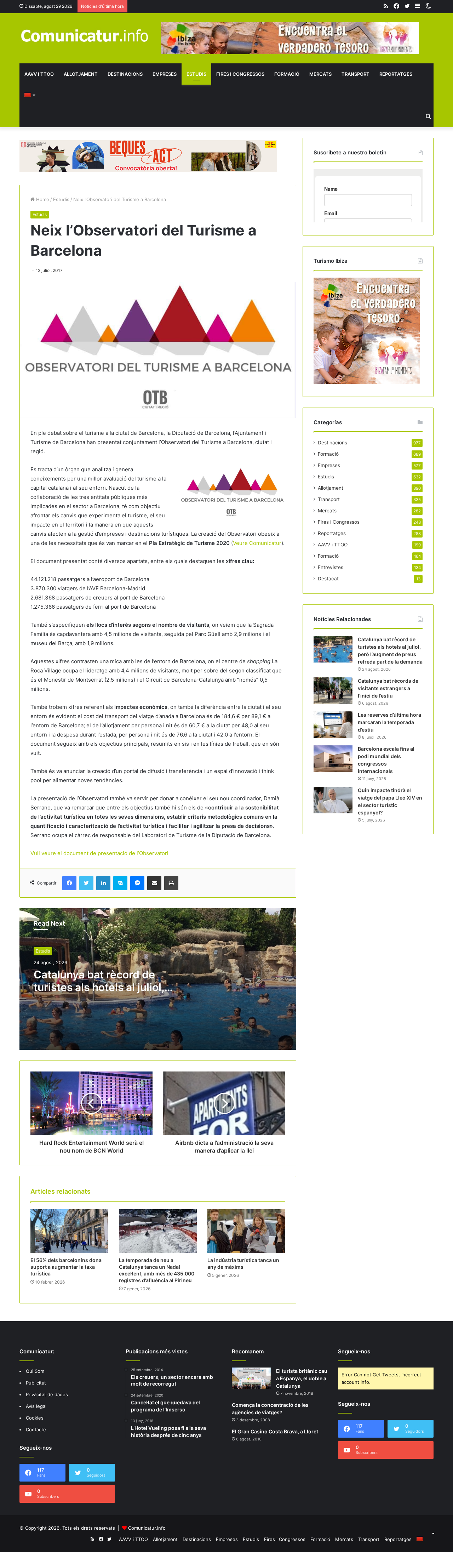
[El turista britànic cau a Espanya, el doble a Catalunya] (251, 1378)
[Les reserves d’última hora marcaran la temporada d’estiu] (333, 724)
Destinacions (125, 74)
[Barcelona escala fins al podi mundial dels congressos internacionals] (333, 758)
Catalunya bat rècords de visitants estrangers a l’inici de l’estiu (388, 688)
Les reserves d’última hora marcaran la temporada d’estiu (389, 722)
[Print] (171, 883)
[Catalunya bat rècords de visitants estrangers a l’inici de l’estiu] (333, 690)
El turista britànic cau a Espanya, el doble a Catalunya (301, 1378)
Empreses (165, 74)
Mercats (320, 74)
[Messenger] (137, 883)
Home (42, 199)
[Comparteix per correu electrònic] (154, 883)
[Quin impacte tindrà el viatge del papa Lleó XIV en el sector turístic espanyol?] (333, 800)
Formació (286, 74)
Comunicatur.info (147, 1528)
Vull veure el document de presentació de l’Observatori (99, 853)
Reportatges (395, 74)
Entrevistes (330, 567)
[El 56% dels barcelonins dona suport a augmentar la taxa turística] (69, 1231)
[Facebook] (69, 883)
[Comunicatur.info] (84, 35)
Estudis (196, 74)
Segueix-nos (354, 1351)
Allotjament (81, 74)
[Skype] (120, 883)
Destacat (328, 578)
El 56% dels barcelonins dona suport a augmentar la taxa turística (66, 1267)
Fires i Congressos (240, 74)
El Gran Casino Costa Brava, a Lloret (275, 1431)
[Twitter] (86, 883)
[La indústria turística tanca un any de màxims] (246, 1231)
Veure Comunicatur (257, 543)
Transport (355, 74)
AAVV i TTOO (39, 74)
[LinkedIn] (103, 883)
